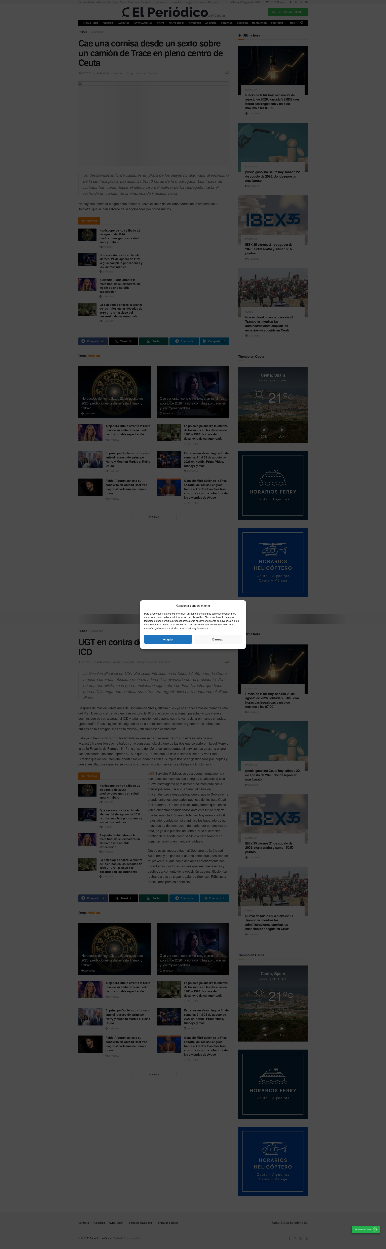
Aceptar (168, 639)
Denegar (218, 639)
